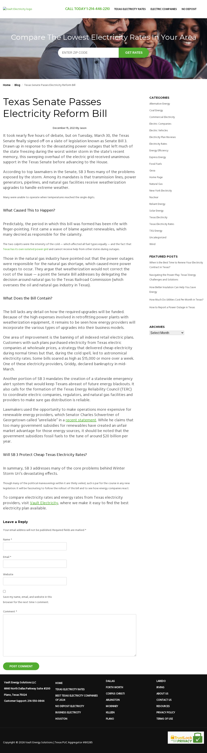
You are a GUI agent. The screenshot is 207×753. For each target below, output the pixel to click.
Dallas (110, 681)
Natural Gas (156, 184)
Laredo (161, 681)
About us (162, 694)
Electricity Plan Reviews (162, 137)
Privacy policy (165, 712)
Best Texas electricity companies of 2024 (76, 698)
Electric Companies (164, 9)
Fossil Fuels (155, 164)
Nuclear (153, 197)
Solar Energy (156, 211)
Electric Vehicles (158, 130)
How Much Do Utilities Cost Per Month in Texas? (176, 300)
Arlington (113, 700)
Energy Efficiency (158, 151)
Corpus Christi (115, 694)
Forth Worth (114, 687)
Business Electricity (68, 712)
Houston (61, 719)
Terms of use (164, 719)
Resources (163, 706)
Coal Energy (156, 110)
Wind (152, 244)
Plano (110, 719)
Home (7, 85)
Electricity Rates (158, 144)
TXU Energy (155, 231)
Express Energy (157, 157)
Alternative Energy (159, 104)
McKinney (112, 706)
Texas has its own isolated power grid (25, 249)
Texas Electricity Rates (130, 9)
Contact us (164, 700)
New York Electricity (160, 191)
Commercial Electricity (162, 117)
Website (8, 574)
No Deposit (189, 9)
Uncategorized (157, 237)
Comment (10, 611)
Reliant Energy (157, 204)
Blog (17, 85)
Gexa (152, 171)
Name (7, 539)
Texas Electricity (158, 217)
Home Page (156, 177)
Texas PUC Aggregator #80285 (74, 742)
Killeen (110, 712)
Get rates (134, 52)
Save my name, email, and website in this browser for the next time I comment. (27, 599)
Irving (160, 687)
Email (7, 557)
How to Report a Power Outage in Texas (172, 307)
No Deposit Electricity (69, 706)
